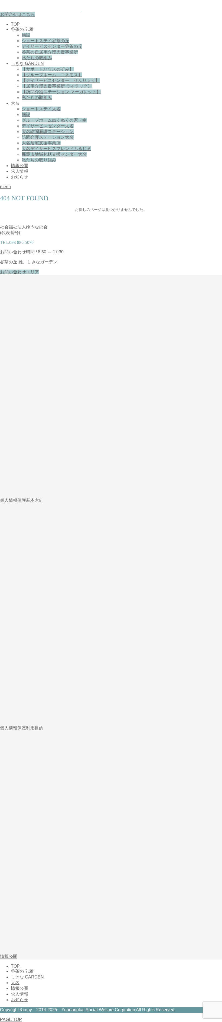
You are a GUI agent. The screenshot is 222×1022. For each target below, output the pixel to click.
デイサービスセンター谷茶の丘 (52, 46)
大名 (15, 103)
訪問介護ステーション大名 (48, 137)
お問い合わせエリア (19, 272)
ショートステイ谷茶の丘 (45, 40)
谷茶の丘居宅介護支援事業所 (50, 52)
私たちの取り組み (39, 160)
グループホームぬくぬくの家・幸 (54, 120)
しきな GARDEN (27, 63)
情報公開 (19, 165)
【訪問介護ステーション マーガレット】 (61, 91)
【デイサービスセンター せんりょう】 (61, 80)
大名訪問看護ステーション (48, 131)
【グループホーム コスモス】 (52, 74)
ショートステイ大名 (41, 109)
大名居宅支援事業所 (41, 143)
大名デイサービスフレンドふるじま (56, 148)
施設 (26, 35)
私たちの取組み (37, 57)
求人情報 (19, 171)
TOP (15, 24)
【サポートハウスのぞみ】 (48, 69)
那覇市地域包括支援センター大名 (54, 154)
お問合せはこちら (17, 14)
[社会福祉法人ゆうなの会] (82, 9)
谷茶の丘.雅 (22, 29)
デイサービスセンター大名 (48, 126)
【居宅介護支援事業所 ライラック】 (57, 86)
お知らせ (19, 177)
